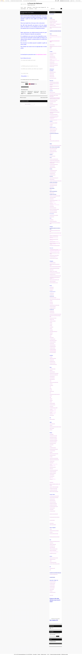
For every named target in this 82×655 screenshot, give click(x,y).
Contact (36, 8)
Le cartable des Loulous (53, 641)
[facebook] (55, 0)
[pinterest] (58, 0)
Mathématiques (29, 7)
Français (25, 7)
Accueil (22, 7)
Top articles (35, 654)
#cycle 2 (28, 79)
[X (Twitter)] (57, 0)
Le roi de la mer (24, 73)
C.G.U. (48, 654)
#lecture (38, 79)
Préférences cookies (64, 654)
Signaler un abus (43, 654)
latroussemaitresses (22, 654)
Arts (47, 7)
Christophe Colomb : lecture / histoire (27, 12)
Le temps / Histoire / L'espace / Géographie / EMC (39, 7)
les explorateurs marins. (41, 54)
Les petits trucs (31, 8)
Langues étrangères (23, 8)
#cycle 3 (31, 79)
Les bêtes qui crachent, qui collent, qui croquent (32, 68)
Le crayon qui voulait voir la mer (28, 60)
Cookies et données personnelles (55, 654)
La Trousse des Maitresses (34, 3)
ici (27, 76)
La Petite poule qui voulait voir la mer (29, 66)
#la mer (35, 79)
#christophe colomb (24, 79)
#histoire (33, 79)
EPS (27, 8)
